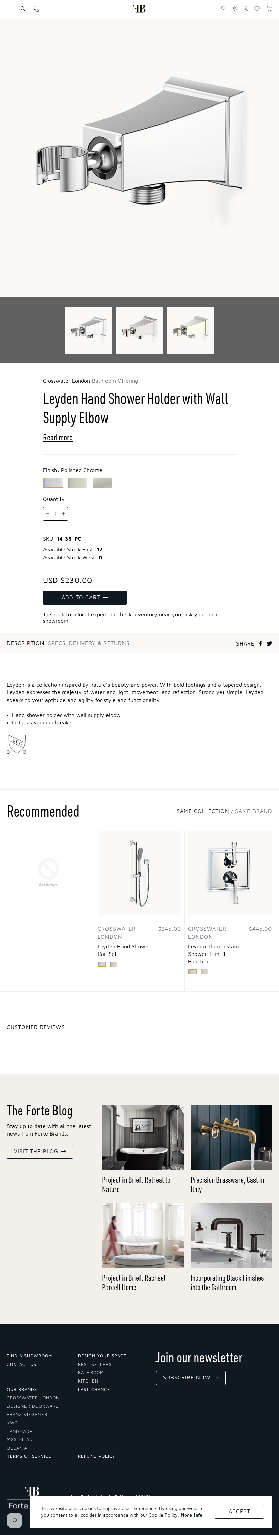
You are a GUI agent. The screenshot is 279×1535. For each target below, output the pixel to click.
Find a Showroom (29, 1356)
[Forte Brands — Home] (139, 9)
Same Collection (203, 811)
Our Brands (22, 1390)
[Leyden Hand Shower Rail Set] (139, 873)
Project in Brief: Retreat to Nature (136, 1184)
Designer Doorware (33, 1406)
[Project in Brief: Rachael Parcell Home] (143, 1235)
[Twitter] (269, 643)
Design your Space (102, 1356)
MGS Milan (20, 1440)
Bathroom (91, 1373)
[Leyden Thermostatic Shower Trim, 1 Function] (230, 873)
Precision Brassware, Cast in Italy (227, 1184)
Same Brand (253, 811)
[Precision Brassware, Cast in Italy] (231, 1137)
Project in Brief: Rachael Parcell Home (133, 1282)
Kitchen (88, 1381)
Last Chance (94, 1390)
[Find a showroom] (235, 9)
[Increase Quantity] (63, 513)
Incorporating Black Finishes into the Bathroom (227, 1282)
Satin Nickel (102, 483)
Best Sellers (95, 1364)
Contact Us (21, 1364)
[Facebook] (260, 643)
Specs (57, 643)
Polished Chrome (53, 483)
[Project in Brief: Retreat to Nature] (143, 1137)
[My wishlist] (257, 8)
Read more (58, 437)
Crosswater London (33, 1398)
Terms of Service (29, 1456)
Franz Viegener (27, 1414)
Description (26, 643)
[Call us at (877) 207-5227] (36, 9)
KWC (12, 1423)
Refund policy (96, 1456)
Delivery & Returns (99, 643)
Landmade (20, 1432)
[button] (9, 9)
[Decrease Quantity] (47, 513)
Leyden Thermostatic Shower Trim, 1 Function (214, 954)
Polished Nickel (77, 483)
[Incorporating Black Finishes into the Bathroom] (231, 1235)
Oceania (17, 1448)
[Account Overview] (246, 9)
